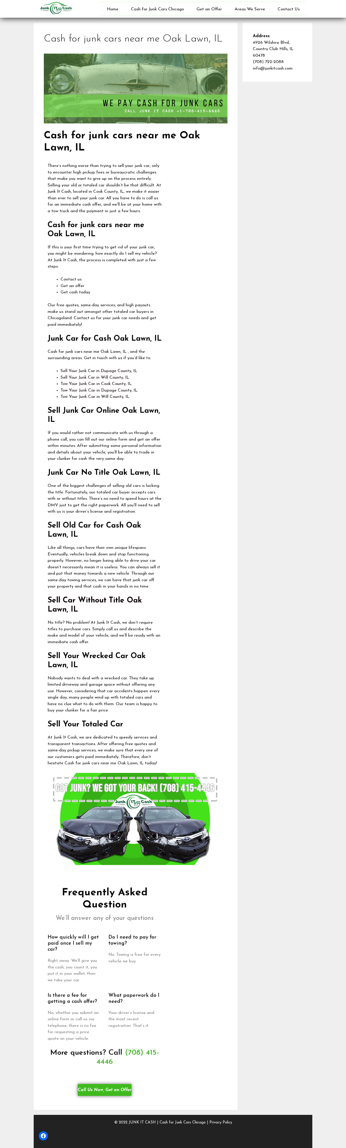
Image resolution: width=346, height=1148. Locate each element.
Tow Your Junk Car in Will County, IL (95, 397)
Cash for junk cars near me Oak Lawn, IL (87, 352)
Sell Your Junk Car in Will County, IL (95, 377)
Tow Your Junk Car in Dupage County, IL (99, 390)
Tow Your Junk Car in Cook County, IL (96, 384)
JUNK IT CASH (142, 1122)
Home (112, 9)
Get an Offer (209, 9)
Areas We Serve (250, 9)
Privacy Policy (220, 1122)
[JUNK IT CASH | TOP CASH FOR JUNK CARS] (56, 8)
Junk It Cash (59, 191)
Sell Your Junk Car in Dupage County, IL (99, 371)
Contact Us (289, 9)
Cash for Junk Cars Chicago (157, 9)
